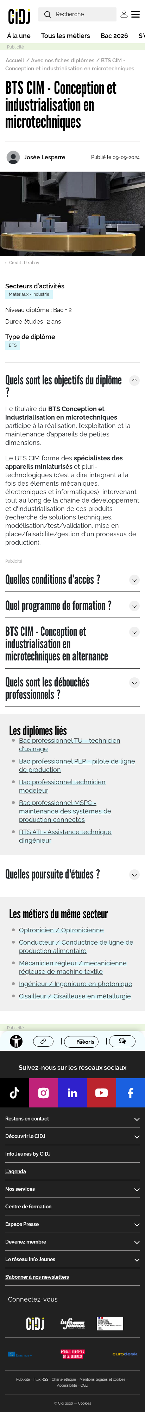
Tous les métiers (65, 35)
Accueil (15, 60)
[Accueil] (19, 16)
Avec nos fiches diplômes (62, 60)
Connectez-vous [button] (33, 1299)
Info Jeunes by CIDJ (28, 1154)
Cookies (84, 1403)
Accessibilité (67, 1385)
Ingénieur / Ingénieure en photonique (75, 984)
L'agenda (15, 1171)
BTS (13, 345)
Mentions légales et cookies (102, 1379)
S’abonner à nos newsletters (37, 1277)
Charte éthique (64, 1379)
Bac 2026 (114, 35)
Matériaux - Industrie (29, 294)
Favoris (85, 1042)
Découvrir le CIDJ (25, 1136)
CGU (84, 1385)
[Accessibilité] (16, 1041)
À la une (19, 35)
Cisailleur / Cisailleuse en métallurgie (75, 996)
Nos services (20, 1189)
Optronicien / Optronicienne (61, 930)
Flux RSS (40, 1379)
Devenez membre (25, 1242)
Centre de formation (28, 1206)
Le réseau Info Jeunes (30, 1259)
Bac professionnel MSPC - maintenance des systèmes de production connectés (65, 811)
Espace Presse (22, 1224)
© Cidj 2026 (63, 1403)
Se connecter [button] (124, 14)
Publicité (23, 1379)
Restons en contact (27, 1119)
